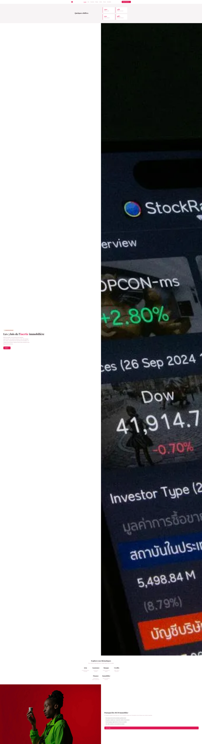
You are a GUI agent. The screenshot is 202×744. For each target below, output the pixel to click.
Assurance (92, 1)
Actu (88, 1)
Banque (96, 1)
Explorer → (7, 347)
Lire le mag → (108, 727)
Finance (104, 1)
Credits (100, 1)
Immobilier (109, 1)
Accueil (85, 1)
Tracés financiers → (126, 1)
